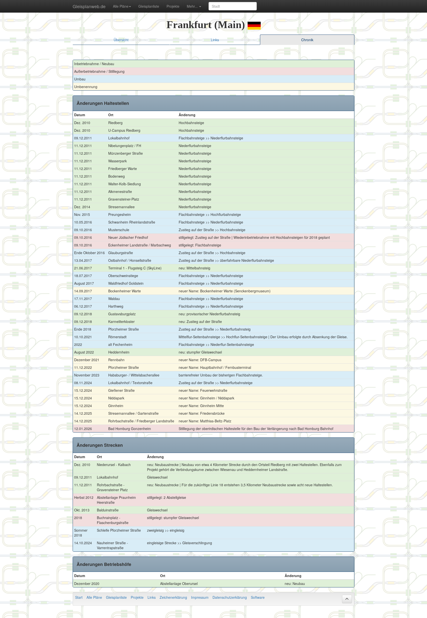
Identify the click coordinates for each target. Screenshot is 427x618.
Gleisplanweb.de (89, 6)
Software (258, 597)
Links (215, 39)
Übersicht (121, 39)
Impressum (200, 597)
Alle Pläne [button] (120, 6)
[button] (347, 599)
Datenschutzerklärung (230, 597)
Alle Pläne (94, 597)
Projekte (173, 6)
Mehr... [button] (193, 6)
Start (79, 597)
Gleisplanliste (148, 6)
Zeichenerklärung (173, 597)
